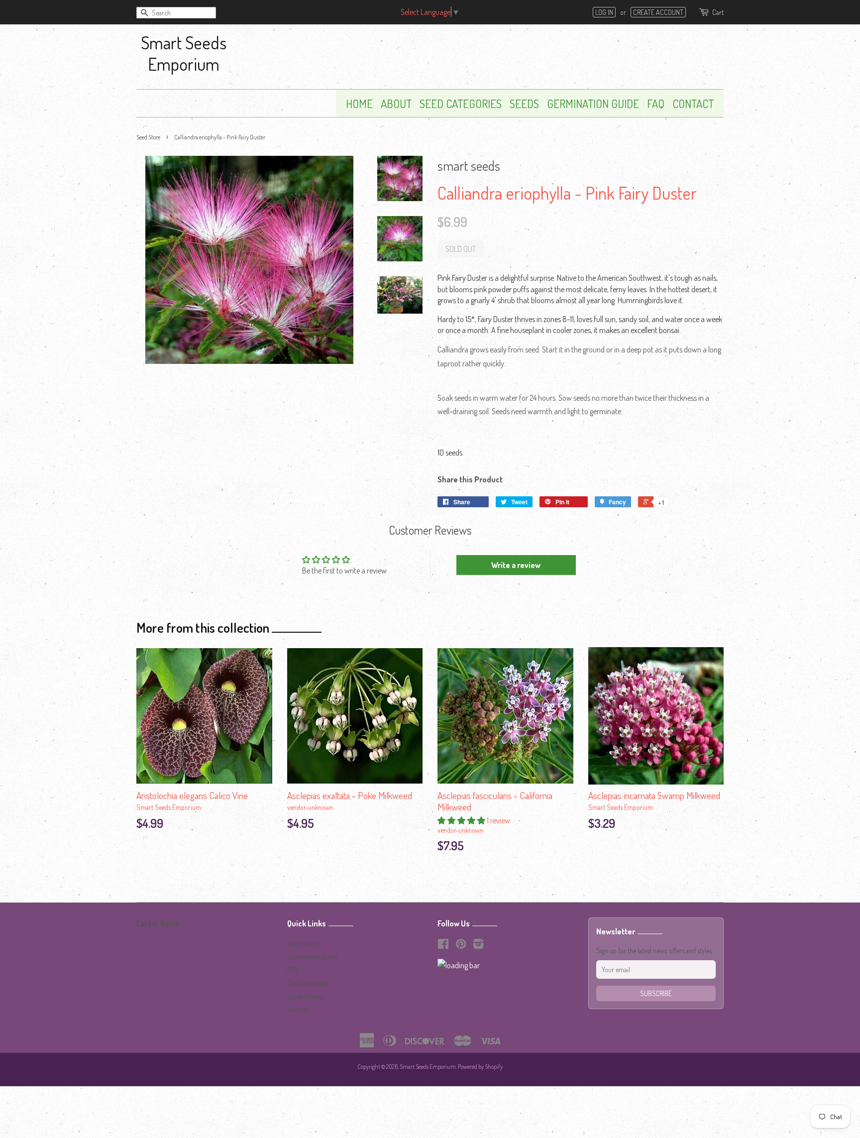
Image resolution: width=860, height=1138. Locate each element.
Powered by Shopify (480, 1066)
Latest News (157, 923)
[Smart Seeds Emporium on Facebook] (443, 945)
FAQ (655, 103)
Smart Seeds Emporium (183, 53)
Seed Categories (461, 103)
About (396, 103)
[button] (462, 820)
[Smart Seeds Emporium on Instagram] (478, 945)
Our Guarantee (306, 983)
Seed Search (304, 943)
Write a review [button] (515, 565)
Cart (718, 12)
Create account (658, 12)
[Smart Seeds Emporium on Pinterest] (460, 945)
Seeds (524, 103)
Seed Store (148, 137)
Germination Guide (593, 103)
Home (359, 103)
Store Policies (305, 996)
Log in (604, 12)
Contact (693, 103)
